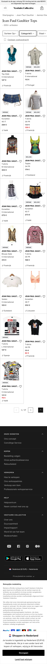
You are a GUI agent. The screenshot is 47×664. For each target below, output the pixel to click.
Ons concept (10, 438)
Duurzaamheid (11, 523)
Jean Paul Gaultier (25, 15)
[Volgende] (30, 410)
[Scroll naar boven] (40, 410)
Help (6, 498)
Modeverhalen (10, 535)
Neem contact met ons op (16, 506)
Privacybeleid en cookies (22, 576)
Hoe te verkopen (12, 477)
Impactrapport (10, 527)
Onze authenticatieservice (16, 459)
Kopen (7, 451)
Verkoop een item (12, 485)
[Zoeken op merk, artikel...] (5, 8)
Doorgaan (23, 652)
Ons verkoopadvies (13, 481)
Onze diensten (11, 434)
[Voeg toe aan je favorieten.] (20, 71)
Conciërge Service (12, 442)
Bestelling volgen (12, 455)
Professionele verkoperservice (18, 489)
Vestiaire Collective (15, 515)
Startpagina (8, 15)
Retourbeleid (10, 463)
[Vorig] (16, 410)
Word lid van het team (14, 531)
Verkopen (9, 473)
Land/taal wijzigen (23, 659)
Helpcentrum (10, 502)
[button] (42, 8)
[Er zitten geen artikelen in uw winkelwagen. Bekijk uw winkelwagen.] (42, 8)
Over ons (8, 519)
